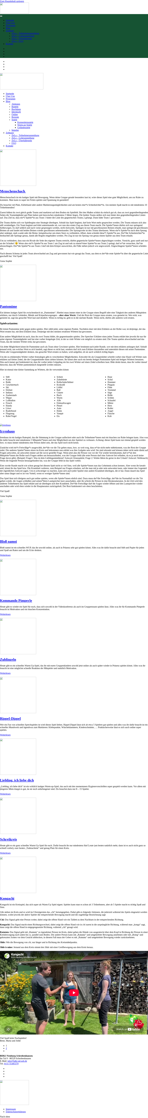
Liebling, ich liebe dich (17, 780)
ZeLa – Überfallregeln (22, 38)
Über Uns (10, 23)
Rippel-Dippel (10, 718)
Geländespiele (23, 127)
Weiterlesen (5, 555)
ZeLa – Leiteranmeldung (23, 36)
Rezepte (15, 117)
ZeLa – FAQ (17, 41)
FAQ (14, 143)
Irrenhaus (7, 431)
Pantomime (8, 306)
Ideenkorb (16, 112)
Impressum (11, 1109)
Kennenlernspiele (25, 122)
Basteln (15, 106)
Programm (10, 25)
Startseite (10, 20)
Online (15, 114)
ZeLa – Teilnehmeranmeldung (25, 33)
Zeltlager (10, 30)
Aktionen (16, 104)
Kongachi (7, 898)
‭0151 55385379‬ (11, 1063)
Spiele (14, 119)
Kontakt (9, 44)
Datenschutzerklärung (16, 1111)
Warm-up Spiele (24, 125)
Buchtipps (16, 109)
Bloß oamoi (8, 541)
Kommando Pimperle (16, 600)
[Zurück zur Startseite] (14, 12)
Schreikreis (8, 839)
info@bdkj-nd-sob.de (17, 1061)
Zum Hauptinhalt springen (12, 1)
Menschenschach (13, 191)
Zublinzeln (8, 659)
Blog (8, 28)
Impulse (15, 130)
